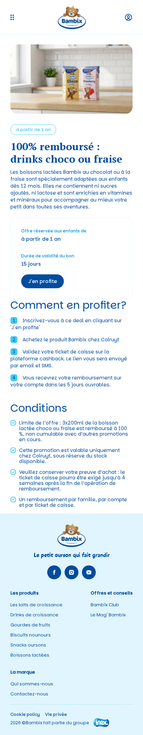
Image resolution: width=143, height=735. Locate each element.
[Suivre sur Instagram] (71, 572)
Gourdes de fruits (30, 625)
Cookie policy (25, 714)
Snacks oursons (28, 645)
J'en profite (42, 281)
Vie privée (56, 714)
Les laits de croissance (36, 604)
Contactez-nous (29, 694)
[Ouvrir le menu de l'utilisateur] (128, 17)
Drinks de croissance (34, 615)
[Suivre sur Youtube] (89, 572)
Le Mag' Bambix (108, 615)
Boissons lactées (29, 655)
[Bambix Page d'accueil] (72, 17)
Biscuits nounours (30, 635)
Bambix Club (105, 604)
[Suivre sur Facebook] (54, 572)
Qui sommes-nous (31, 684)
